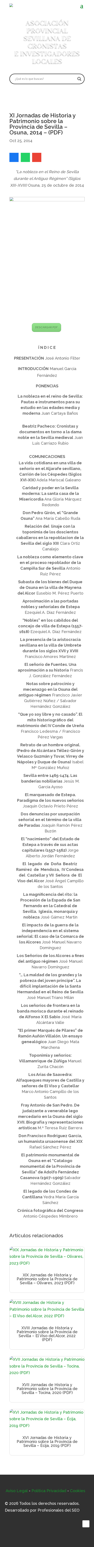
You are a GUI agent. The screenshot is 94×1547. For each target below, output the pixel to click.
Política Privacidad (48, 1490)
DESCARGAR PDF (46, 327)
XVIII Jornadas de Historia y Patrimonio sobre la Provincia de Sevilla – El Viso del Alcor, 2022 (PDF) (47, 1334)
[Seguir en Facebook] (85, 1523)
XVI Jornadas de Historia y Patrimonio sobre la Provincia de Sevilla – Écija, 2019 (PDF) (47, 1441)
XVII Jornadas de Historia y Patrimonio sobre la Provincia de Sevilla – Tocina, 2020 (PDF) (47, 1388)
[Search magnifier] (79, 79)
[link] (14, 157)
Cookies (77, 1490)
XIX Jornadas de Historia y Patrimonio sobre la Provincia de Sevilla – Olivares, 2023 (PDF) (47, 1279)
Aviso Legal (17, 1490)
